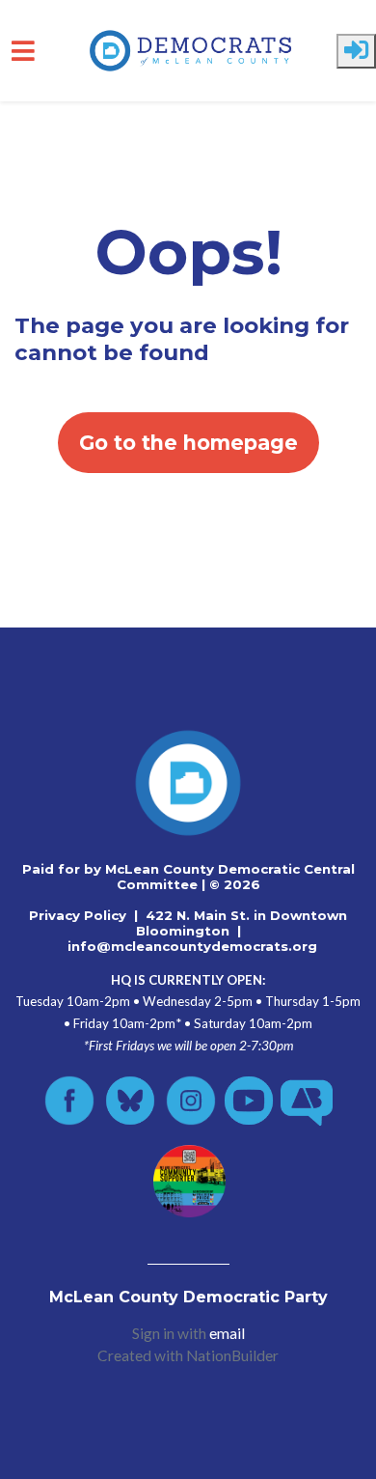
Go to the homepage (188, 443)
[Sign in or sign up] (356, 51)
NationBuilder (232, 1355)
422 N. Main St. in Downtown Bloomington (242, 922)
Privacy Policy (77, 915)
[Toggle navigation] (23, 51)
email (227, 1333)
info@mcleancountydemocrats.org (192, 946)
